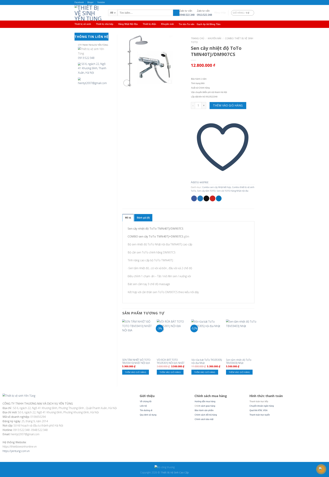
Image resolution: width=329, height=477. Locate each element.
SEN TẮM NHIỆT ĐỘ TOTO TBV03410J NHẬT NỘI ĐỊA (136, 361)
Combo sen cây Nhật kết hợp (216, 187)
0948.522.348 (186, 14)
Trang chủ (197, 38)
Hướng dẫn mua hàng (205, 401)
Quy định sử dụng (148, 415)
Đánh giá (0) (143, 217)
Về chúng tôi (145, 401)
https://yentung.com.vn (16, 451)
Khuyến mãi (167, 24)
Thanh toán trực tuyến (259, 415)
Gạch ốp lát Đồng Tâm (209, 24)
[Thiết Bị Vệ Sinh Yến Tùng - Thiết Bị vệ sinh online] (89, 13)
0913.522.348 (204, 14)
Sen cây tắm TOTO (206, 190)
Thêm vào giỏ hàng (228, 105)
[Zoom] (126, 83)
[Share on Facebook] (194, 198)
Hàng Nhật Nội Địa (128, 24)
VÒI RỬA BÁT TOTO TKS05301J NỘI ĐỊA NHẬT (170, 361)
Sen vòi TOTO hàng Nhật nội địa (232, 190)
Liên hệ (143, 406)
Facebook (79, 2)
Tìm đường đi (146, 410)
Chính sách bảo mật (204, 419)
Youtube (101, 2)
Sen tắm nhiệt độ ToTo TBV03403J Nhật (238, 361)
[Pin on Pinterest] (212, 198)
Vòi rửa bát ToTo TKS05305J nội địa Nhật (206, 361)
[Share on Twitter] (200, 198)
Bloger (90, 2)
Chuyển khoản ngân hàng (261, 406)
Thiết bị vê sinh (83, 24)
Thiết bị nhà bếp (104, 24)
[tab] (128, 217)
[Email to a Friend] (206, 198)
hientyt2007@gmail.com (92, 83)
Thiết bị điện (149, 24)
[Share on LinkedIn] (219, 198)
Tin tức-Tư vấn (186, 24)
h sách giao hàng (207, 406)
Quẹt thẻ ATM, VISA (258, 410)
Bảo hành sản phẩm (204, 410)
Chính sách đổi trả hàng (206, 415)
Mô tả (128, 217)
